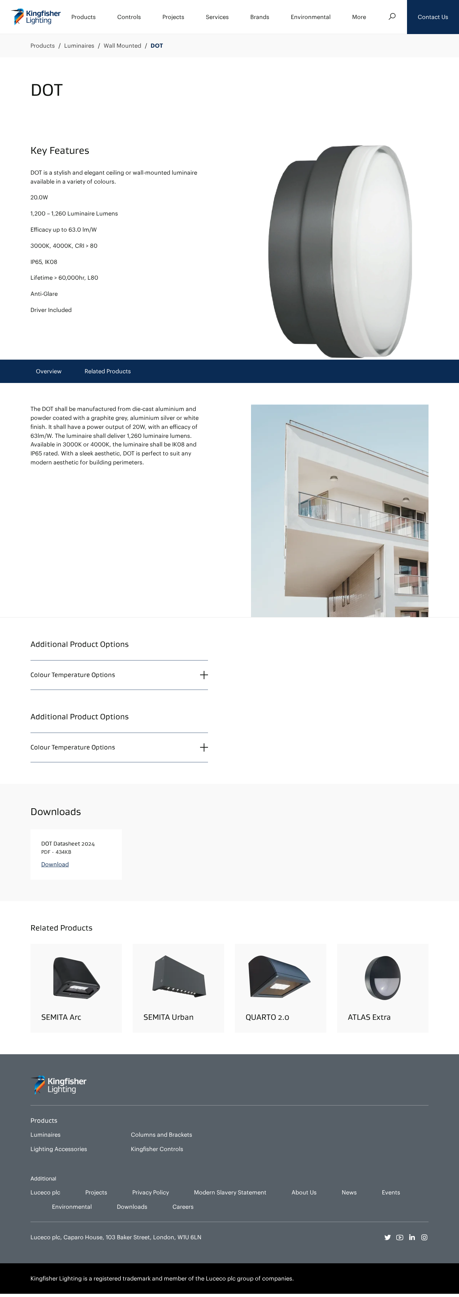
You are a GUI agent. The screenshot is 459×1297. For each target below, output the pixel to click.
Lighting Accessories (58, 1148)
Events (391, 1192)
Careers (183, 1206)
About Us (304, 1192)
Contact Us (433, 16)
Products (83, 16)
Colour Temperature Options (72, 674)
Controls (129, 16)
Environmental (311, 16)
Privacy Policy (150, 1192)
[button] (433, 17)
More (359, 16)
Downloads (132, 1206)
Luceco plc (45, 1192)
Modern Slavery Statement (230, 1192)
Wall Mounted (122, 45)
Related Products (108, 371)
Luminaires (79, 45)
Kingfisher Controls (157, 1148)
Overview (49, 371)
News (349, 1192)
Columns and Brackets (161, 1134)
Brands (259, 16)
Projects (173, 16)
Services (217, 16)
